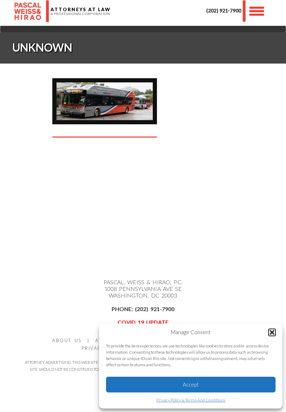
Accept (191, 384)
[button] (272, 332)
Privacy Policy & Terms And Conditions (190, 400)
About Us (67, 340)
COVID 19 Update (143, 322)
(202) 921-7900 (223, 11)
